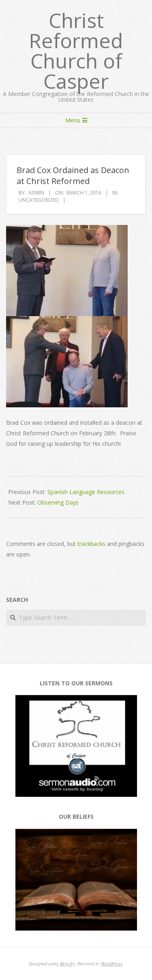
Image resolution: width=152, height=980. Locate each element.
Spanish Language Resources (85, 492)
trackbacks (91, 544)
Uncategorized (39, 200)
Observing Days (58, 502)
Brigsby (67, 963)
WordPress (111, 963)
